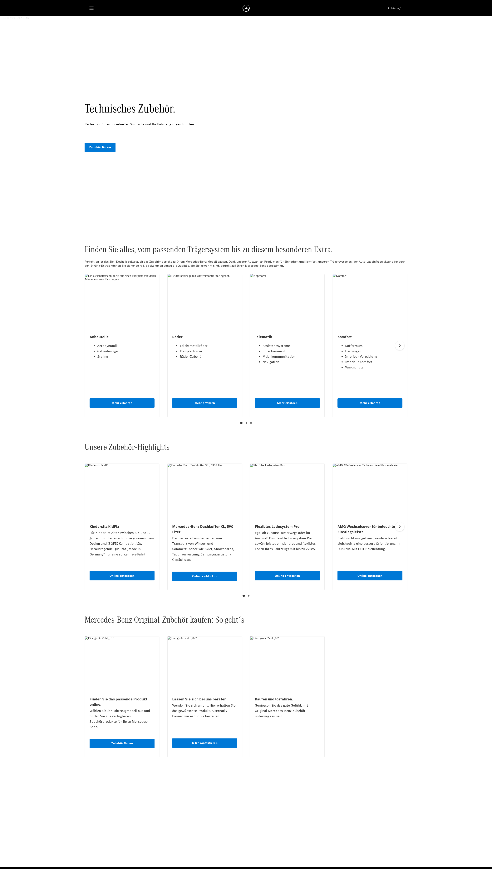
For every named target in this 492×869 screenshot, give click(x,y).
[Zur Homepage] (246, 8)
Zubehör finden (100, 147)
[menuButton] (91, 8)
